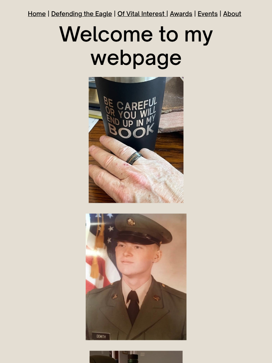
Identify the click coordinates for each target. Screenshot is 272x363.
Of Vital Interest (141, 13)
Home (37, 13)
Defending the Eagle (81, 13)
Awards (181, 13)
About (232, 13)
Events (207, 13)
